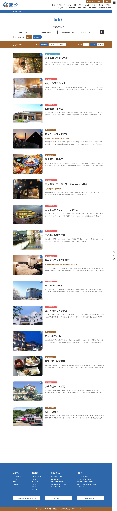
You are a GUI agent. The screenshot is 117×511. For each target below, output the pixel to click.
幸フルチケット (58, 498)
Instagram (114, 259)
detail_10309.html (18, 405)
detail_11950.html (18, 102)
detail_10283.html (18, 228)
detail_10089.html (18, 127)
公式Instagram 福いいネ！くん (26, 498)
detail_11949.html (18, 253)
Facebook (114, 255)
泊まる (101, 5)
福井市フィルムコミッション (59, 484)
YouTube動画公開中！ (90, 498)
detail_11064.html (18, 51)
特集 (53, 5)
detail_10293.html (18, 203)
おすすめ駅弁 (93, 8)
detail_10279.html (18, 329)
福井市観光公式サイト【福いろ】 (10, 4)
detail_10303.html (18, 304)
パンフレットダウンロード (85, 477)
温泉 (28, 37)
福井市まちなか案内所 (57, 482)
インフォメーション (56, 477)
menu (114, 2)
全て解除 (36, 37)
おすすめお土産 (82, 8)
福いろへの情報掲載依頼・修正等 (86, 484)
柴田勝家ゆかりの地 (105, 8)
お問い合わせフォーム (57, 487)
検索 (102, 32)
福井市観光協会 (55, 479)
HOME (15, 11)
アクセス (108, 5)
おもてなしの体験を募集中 (85, 482)
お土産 (87, 5)
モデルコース (61, 5)
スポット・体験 (71, 5)
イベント (94, 5)
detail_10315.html (18, 77)
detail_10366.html (18, 178)
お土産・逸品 (36, 482)
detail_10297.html (18, 380)
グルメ (81, 5)
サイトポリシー (81, 487)
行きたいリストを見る (95, 1)
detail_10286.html (18, 354)
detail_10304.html (18, 279)
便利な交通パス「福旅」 (84, 479)
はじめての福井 (70, 8)
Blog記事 (61, 8)
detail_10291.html (18, 152)
